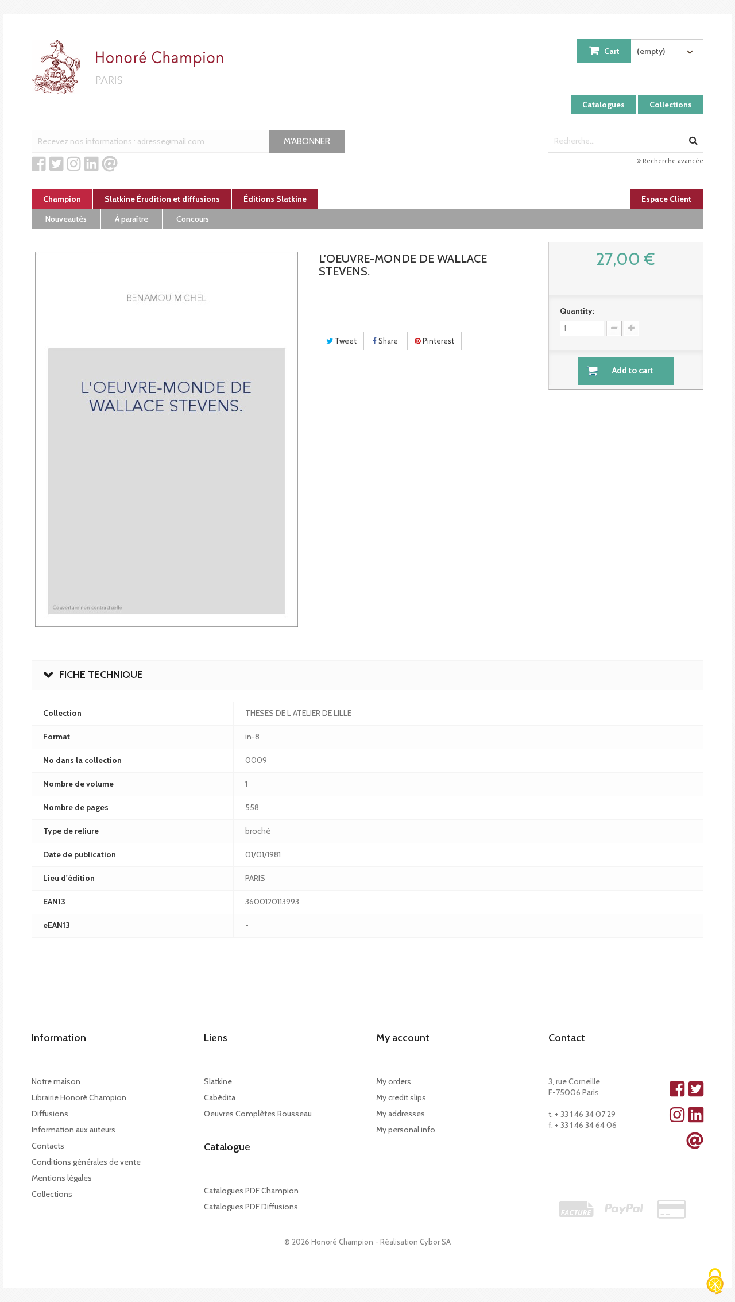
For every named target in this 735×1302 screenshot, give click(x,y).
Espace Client (666, 199)
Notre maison (56, 1081)
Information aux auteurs (73, 1129)
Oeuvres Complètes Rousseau (258, 1113)
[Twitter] (56, 164)
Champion (62, 199)
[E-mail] (110, 164)
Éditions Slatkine (275, 199)
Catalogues (603, 104)
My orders (393, 1081)
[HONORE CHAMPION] (130, 66)
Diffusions (50, 1113)
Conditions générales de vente (86, 1162)
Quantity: (577, 311)
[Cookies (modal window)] (715, 1282)
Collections (670, 104)
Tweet (345, 340)
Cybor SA (435, 1241)
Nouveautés (66, 219)
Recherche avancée (672, 161)
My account (403, 1037)
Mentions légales (62, 1178)
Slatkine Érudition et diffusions (162, 199)
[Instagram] (74, 164)
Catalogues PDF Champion (251, 1190)
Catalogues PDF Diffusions (251, 1206)
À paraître (131, 219)
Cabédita (219, 1097)
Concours (192, 219)
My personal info (405, 1129)
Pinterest (437, 340)
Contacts (48, 1146)
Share (387, 340)
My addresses (400, 1113)
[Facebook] (39, 164)
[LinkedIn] (91, 164)
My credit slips (401, 1097)
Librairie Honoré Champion (79, 1097)
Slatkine (218, 1081)
